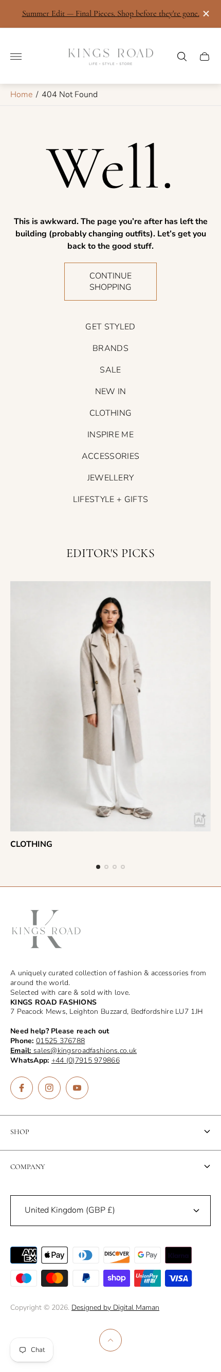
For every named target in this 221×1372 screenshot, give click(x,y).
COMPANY (27, 1166)
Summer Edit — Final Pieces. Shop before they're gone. (110, 13)
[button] (98, 867)
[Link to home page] (46, 930)
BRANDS (110, 348)
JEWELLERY (110, 478)
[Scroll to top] (110, 1340)
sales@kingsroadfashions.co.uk (73, 1050)
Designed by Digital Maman (115, 1307)
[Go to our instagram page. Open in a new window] (49, 1088)
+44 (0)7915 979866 (85, 1060)
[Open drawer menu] (16, 56)
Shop (19, 1131)
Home (21, 94)
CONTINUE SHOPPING (110, 281)
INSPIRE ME (110, 434)
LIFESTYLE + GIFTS (110, 499)
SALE (110, 370)
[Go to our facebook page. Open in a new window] (21, 1088)
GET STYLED (110, 326)
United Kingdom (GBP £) (70, 1210)
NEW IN (110, 391)
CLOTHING (110, 413)
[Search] (182, 56)
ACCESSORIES (111, 456)
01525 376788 (60, 1041)
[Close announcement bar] (205, 13)
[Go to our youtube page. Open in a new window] (77, 1088)
